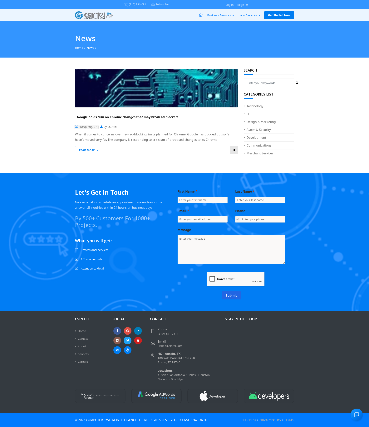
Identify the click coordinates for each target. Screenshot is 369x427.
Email (182, 211)
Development (256, 137)
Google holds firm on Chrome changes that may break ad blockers (127, 117)
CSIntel (112, 127)
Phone (240, 211)
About (82, 346)
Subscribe (162, 4)
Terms (288, 420)
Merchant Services (260, 153)
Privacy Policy (270, 420)
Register (242, 5)
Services (83, 354)
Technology (255, 106)
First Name (186, 191)
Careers (83, 362)
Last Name (243, 191)
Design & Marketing (261, 122)
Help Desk (249, 420)
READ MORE (87, 150)
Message (184, 230)
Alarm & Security (259, 130)
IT (248, 114)
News (90, 47)
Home (79, 47)
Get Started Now (279, 15)
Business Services (219, 15)
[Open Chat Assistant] (357, 415)
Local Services (248, 15)
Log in (230, 5)
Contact (83, 338)
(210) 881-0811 (138, 4)
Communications (259, 145)
